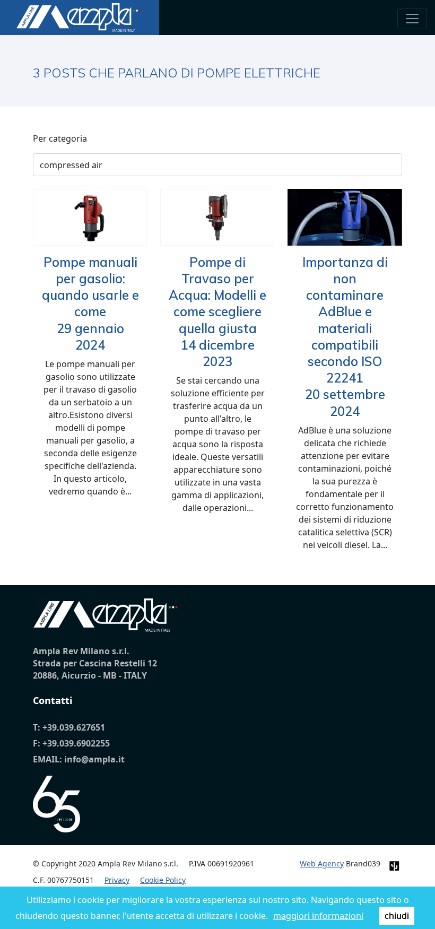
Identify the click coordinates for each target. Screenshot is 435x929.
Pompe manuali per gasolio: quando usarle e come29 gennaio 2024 (90, 303)
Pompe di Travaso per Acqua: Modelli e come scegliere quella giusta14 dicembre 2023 (217, 311)
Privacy (117, 880)
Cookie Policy (163, 880)
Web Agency (322, 863)
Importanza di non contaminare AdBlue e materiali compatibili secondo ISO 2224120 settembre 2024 (345, 336)
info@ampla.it (94, 759)
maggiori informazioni (318, 916)
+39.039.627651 (73, 727)
